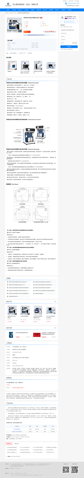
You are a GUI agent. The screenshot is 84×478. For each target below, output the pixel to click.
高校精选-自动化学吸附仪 (12, 317)
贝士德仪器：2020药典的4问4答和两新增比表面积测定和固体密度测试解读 (48, 333)
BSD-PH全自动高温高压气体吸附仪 (38, 452)
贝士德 (11, 12)
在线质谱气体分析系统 (37, 72)
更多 (55, 301)
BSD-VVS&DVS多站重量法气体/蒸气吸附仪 (25, 72)
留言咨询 (28, 31)
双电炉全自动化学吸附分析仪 (15, 456)
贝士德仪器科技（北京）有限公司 (25, 4)
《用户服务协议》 (70, 49)
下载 (26, 27)
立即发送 (69, 46)
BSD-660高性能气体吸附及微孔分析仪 (38, 447)
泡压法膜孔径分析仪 (50, 452)
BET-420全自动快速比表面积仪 (50, 317)
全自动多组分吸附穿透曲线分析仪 (37, 317)
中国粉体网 (12, 468)
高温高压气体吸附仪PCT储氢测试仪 (50, 72)
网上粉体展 (18, 468)
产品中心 (20, 9)
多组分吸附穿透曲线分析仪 (25, 452)
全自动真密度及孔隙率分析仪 (38, 449)
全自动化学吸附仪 (24, 316)
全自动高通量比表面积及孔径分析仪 (12, 449)
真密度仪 (10, 71)
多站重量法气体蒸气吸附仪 (51, 447)
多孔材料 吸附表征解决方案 (22, 332)
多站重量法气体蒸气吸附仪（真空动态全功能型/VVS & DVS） (37, 465)
